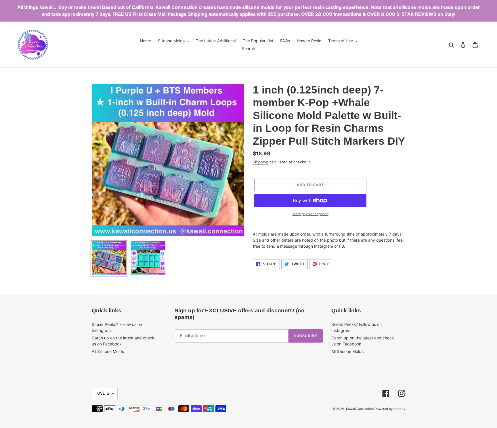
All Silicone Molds (108, 351)
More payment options (310, 214)
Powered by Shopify (390, 409)
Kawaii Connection (360, 409)
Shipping (260, 162)
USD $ (103, 393)
